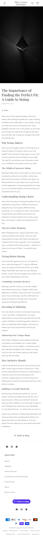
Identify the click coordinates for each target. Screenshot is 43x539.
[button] (4, 3)
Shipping (8, 466)
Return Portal (10, 492)
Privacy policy (24, 530)
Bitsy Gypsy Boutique (20, 528)
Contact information (23, 534)
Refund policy (14, 530)
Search (7, 461)
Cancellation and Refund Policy (16, 477)
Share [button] (6, 110)
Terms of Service (11, 471)
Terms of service (35, 530)
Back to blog (23, 435)
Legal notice (35, 534)
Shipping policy (10, 534)
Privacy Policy (10, 482)
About (7, 487)
